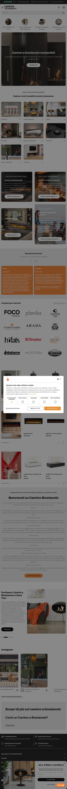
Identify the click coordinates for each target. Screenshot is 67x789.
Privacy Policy (32, 394)
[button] (13, 408)
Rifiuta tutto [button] (35, 408)
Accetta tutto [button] (52, 408)
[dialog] (33, 394)
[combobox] (58, 379)
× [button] (60, 379)
